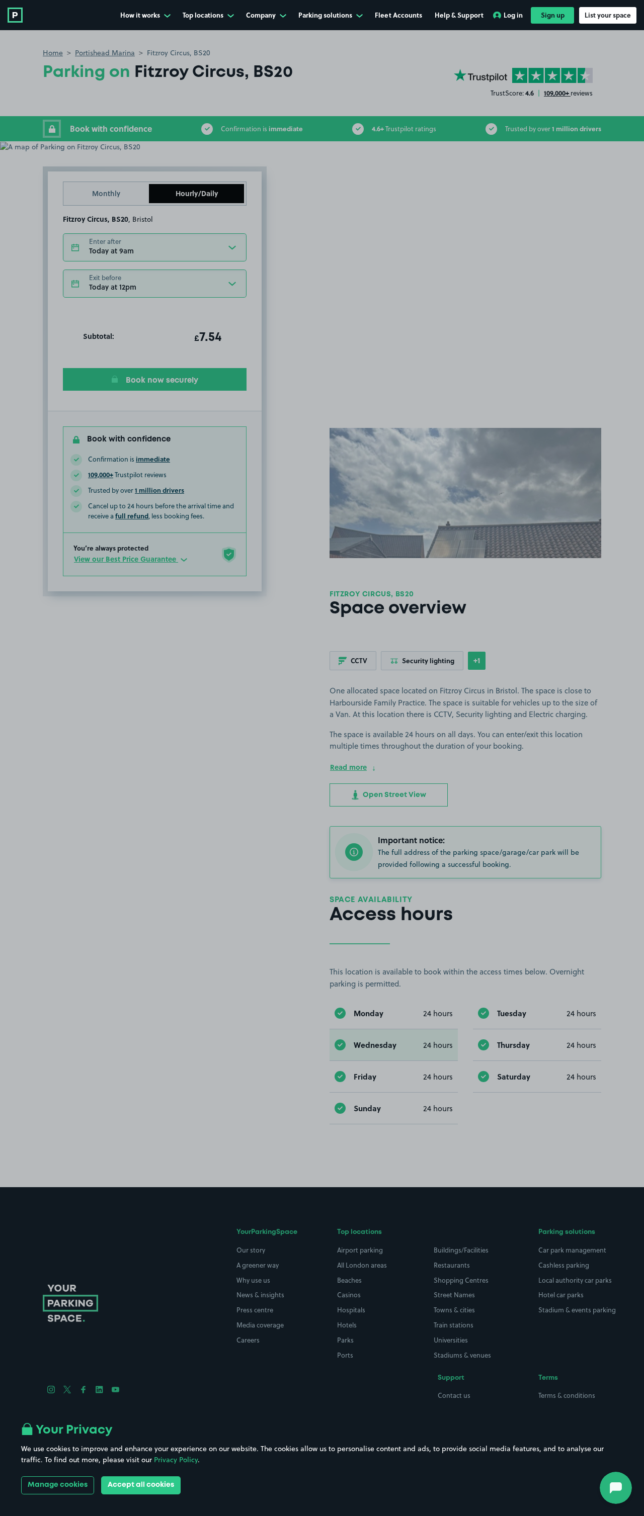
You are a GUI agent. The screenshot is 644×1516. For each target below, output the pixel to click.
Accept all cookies (141, 1485)
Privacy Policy (176, 1460)
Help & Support (459, 15)
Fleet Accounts (398, 15)
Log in (513, 15)
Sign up (553, 15)
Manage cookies (58, 1485)
